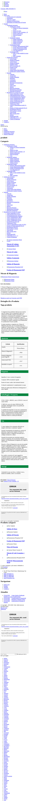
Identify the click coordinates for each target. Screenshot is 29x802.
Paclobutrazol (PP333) (15, 109)
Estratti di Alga (13, 67)
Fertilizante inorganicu (12, 25)
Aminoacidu (13, 68)
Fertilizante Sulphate (15, 38)
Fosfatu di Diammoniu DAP (20, 49)
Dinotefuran (13, 81)
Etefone (12, 115)
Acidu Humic (13, 59)
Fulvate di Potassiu (14, 63)
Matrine (12, 87)
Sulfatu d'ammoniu (17, 39)
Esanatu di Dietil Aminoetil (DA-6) (18, 108)
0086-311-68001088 (9, 576)
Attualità (6, 120)
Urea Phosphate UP (18, 50)
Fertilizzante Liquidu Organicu (17, 71)
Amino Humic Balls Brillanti (17, 70)
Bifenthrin (12, 78)
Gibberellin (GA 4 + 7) (15, 117)
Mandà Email (4, 608)
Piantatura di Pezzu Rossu (13, 21)
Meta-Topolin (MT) (14, 113)
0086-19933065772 (8, 573)
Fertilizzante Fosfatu (15, 45)
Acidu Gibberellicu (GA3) (16, 94)
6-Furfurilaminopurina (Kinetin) (17, 96)
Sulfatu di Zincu (17, 43)
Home (5, 14)
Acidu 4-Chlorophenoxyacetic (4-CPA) (16, 224)
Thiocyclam (13, 85)
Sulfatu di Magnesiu (18, 40)
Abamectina (13, 75)
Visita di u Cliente (11, 19)
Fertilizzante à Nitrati (15, 26)
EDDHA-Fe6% (14, 64)
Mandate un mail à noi (6, 298)
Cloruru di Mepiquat (15, 119)
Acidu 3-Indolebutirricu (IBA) (17, 98)
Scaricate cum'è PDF (17, 298)
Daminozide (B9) (14, 116)
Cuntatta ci (6, 122)
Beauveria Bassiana (14, 88)
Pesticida (9, 73)
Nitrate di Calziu (17, 31)
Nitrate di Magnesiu (18, 33)
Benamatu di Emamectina (16, 82)
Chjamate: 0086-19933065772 (8, 8)
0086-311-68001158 (9, 575)
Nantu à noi (6, 15)
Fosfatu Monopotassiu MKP (20, 47)
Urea (14, 36)
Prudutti (6, 24)
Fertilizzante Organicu (12, 57)
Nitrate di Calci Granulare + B (20, 32)
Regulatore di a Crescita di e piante (15, 92)
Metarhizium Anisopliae (16, 89)
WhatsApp (3, 609)
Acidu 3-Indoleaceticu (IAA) (17, 99)
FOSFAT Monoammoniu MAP (20, 46)
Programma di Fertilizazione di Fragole (16, 22)
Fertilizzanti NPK (14, 52)
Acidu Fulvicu (13, 61)
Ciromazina (13, 80)
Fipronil (12, 84)
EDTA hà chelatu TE (15, 66)
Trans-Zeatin (13, 112)
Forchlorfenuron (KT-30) (16, 102)
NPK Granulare (17, 56)
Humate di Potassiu (14, 60)
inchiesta (5, 567)
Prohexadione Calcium (15, 110)
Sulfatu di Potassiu (17, 42)
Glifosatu (12, 74)
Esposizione (10, 18)
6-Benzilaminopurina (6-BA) (17, 95)
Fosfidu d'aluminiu (14, 77)
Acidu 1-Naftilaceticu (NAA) (17, 101)
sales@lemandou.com (9, 578)
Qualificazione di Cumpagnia (14, 17)
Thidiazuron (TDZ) (14, 103)
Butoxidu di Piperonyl (15, 91)
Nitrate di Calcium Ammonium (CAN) (13, 245)
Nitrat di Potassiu (17, 35)
